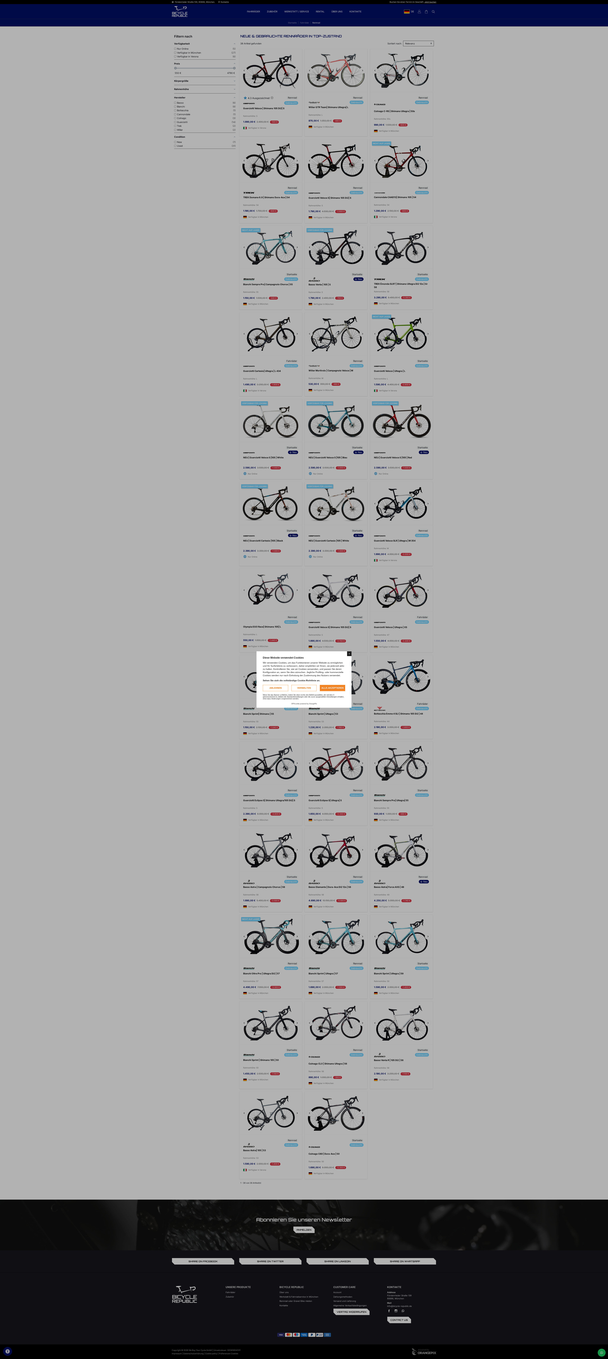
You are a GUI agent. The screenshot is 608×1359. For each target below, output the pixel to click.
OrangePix (313, 704)
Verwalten (304, 688)
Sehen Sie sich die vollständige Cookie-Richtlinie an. (291, 680)
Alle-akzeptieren (332, 688)
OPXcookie (295, 704)
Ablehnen (275, 688)
